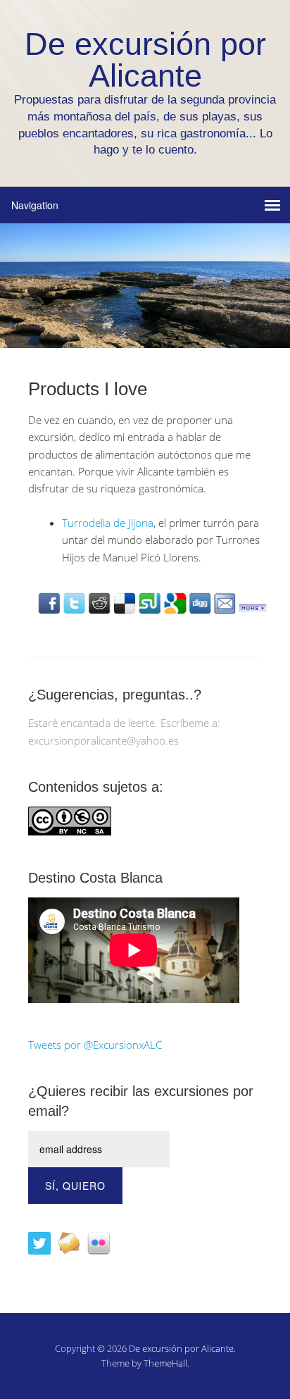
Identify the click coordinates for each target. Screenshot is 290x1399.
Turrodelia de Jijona (107, 523)
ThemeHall (165, 1363)
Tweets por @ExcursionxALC (95, 1045)
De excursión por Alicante (181, 1348)
